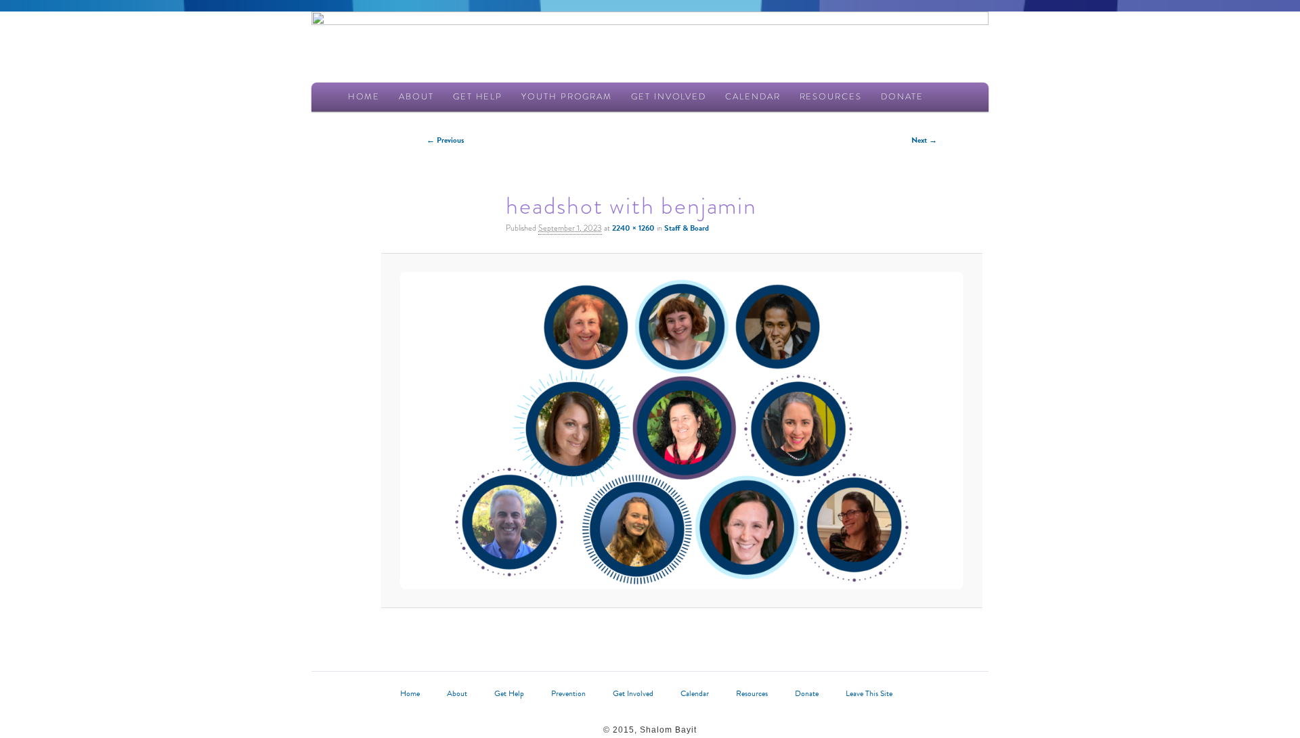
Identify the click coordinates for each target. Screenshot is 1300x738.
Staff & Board (686, 228)
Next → (924, 140)
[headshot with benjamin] (682, 430)
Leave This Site (869, 693)
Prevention (568, 693)
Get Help (477, 96)
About (416, 96)
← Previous (445, 140)
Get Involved (668, 96)
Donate (902, 96)
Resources (831, 96)
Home (364, 96)
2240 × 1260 (633, 228)
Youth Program (566, 96)
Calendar (752, 96)
